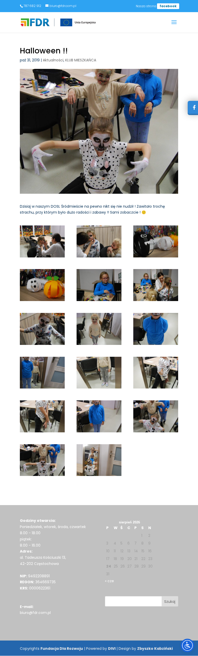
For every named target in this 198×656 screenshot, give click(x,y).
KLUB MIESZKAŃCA (80, 60)
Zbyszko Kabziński (155, 648)
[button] (174, 25)
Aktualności (53, 60)
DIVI (112, 648)
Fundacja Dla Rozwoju (61, 648)
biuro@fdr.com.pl (35, 612)
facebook (168, 6)
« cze (109, 581)
